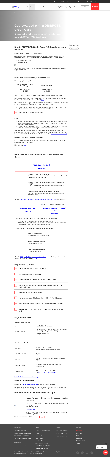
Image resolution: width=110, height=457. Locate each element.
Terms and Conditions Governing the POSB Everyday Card (38, 199)
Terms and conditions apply (59, 134)
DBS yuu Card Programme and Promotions (33, 257)
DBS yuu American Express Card (54, 209)
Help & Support (91, 1)
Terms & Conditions (19, 452)
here (42, 100)
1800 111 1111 (64, 433)
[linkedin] (91, 452)
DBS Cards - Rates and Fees (47, 372)
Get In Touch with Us (61, 436)
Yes (36, 417)
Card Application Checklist (30, 384)
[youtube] (87, 452)
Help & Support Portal (61, 430)
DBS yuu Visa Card (27, 208)
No (42, 417)
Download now (30, 409)
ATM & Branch (81, 1)
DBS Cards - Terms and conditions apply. (26, 377)
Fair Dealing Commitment (43, 452)
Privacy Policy (30, 452)
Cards (16, 12)
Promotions (23, 12)
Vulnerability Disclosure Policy (60, 452)
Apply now (27, 211)
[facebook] (77, 452)
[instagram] (82, 452)
